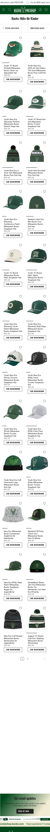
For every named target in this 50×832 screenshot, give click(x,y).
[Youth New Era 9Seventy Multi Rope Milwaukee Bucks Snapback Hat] (37, 307)
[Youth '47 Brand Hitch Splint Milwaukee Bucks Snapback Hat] (37, 256)
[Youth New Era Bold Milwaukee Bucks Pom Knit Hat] (37, 153)
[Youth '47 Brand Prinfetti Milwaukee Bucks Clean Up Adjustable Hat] (13, 49)
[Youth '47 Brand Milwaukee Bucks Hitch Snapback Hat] (13, 256)
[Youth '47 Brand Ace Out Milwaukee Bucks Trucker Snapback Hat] (37, 102)
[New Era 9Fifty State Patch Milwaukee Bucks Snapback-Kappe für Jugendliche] (13, 565)
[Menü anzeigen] (3, 9)
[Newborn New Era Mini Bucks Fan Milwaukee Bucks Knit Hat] (37, 202)
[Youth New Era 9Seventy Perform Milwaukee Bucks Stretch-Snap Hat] (13, 102)
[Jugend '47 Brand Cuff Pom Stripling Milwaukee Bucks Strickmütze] (37, 619)
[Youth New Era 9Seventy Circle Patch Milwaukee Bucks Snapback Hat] (13, 307)
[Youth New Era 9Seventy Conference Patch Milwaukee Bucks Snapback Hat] (13, 202)
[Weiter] (38, 658)
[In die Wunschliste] (20, 38)
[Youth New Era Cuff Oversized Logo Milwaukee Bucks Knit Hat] (13, 463)
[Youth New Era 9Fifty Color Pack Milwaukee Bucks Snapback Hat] (37, 412)
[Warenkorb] (46, 9)
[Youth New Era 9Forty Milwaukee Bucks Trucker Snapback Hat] (13, 412)
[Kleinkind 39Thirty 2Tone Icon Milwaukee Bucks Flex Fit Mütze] (37, 514)
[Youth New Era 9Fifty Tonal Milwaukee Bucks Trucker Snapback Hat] (37, 358)
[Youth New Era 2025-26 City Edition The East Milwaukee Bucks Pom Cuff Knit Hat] (37, 49)
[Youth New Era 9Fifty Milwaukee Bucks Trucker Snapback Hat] (37, 463)
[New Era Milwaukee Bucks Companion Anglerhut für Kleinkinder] (13, 514)
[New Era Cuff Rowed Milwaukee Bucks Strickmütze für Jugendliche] (13, 619)
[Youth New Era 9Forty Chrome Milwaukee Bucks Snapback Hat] (13, 358)
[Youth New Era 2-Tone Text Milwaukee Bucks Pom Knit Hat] (13, 153)
